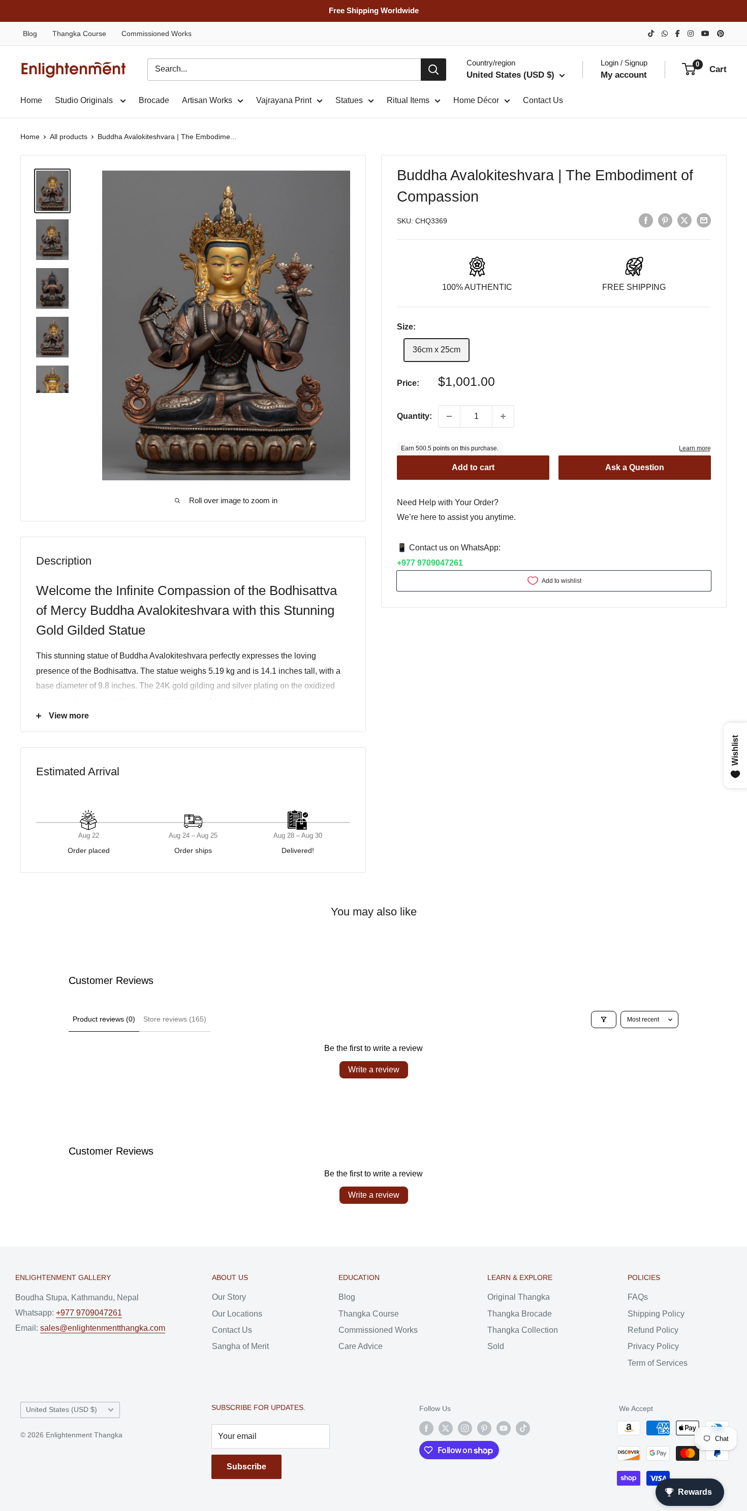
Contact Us (543, 100)
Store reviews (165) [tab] (174, 1019)
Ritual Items (408, 100)
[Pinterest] (720, 33)
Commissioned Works (156, 33)
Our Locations (237, 1313)
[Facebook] (677, 33)
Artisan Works (207, 100)
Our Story (229, 1297)
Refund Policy (653, 1330)
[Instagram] (691, 33)
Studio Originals (85, 100)
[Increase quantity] (503, 416)
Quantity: (414, 416)
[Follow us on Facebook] (426, 1428)
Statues (349, 100)
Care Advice (360, 1346)
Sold (495, 1346)
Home (31, 100)
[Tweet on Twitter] (684, 219)
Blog (30, 33)
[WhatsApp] (665, 33)
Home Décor (476, 100)
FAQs (638, 1297)
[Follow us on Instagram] (465, 1428)
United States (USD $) (61, 1410)
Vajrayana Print (284, 100)
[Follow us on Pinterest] (484, 1428)
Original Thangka (518, 1297)
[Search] (433, 69)
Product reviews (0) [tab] (104, 1019)
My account (624, 75)
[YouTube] (705, 33)
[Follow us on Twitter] (446, 1428)
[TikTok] (651, 33)
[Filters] (603, 1019)
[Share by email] (704, 219)
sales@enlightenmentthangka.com (102, 1328)
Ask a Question (634, 467)
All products (68, 137)
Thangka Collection (522, 1330)
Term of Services (658, 1363)
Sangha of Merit (240, 1346)
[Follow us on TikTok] (523, 1428)
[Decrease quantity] (449, 416)
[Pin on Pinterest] (665, 219)
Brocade (154, 100)
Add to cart (473, 467)
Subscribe (246, 1466)
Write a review (373, 1069)
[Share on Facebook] (646, 219)
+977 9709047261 (430, 563)
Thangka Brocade (519, 1313)
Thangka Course (79, 33)
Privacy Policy (653, 1346)
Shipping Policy (656, 1313)
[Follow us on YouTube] (503, 1428)
